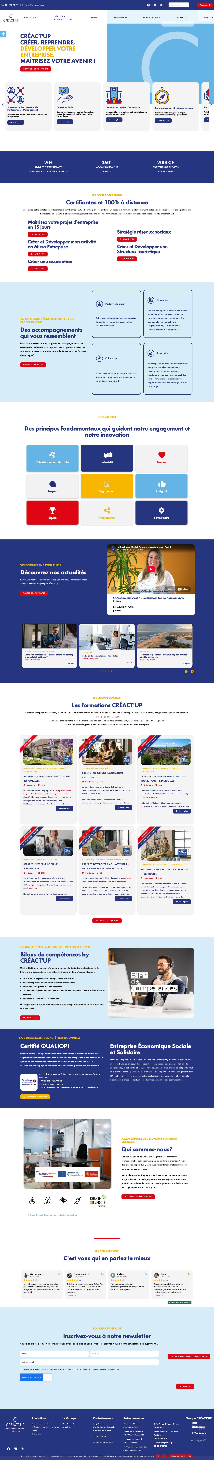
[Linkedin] (155, 5)
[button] (3, 34)
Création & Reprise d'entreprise (50, 768)
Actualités (29, 653)
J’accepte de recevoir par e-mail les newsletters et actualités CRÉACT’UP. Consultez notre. (71, 1369)
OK (158, 1456)
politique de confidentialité (107, 1369)
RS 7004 (151, 893)
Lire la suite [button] (24, 1296)
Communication (44, 859)
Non (164, 1456)
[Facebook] (148, 5)
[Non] (211, 1456)
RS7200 (33, 888)
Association (100, 768)
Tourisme (27, 772)
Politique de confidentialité (180, 1456)
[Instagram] (162, 5)
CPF (35, 772)
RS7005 (127, 878)
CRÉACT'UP (15, 1431)
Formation (28, 768)
